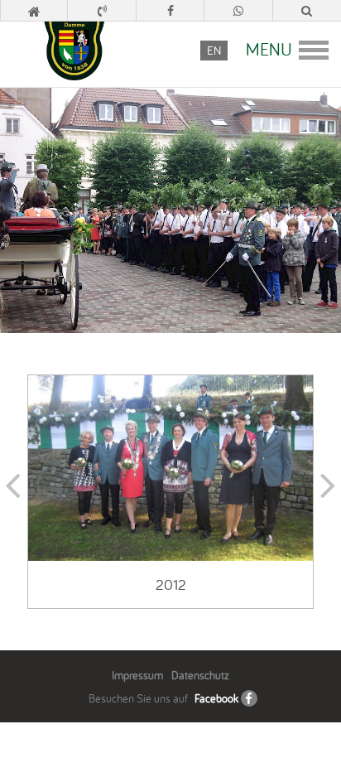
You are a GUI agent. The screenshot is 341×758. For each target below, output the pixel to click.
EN (214, 50)
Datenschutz (200, 675)
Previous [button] (13, 491)
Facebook (216, 698)
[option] (170, 491)
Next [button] (327, 491)
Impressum (137, 675)
